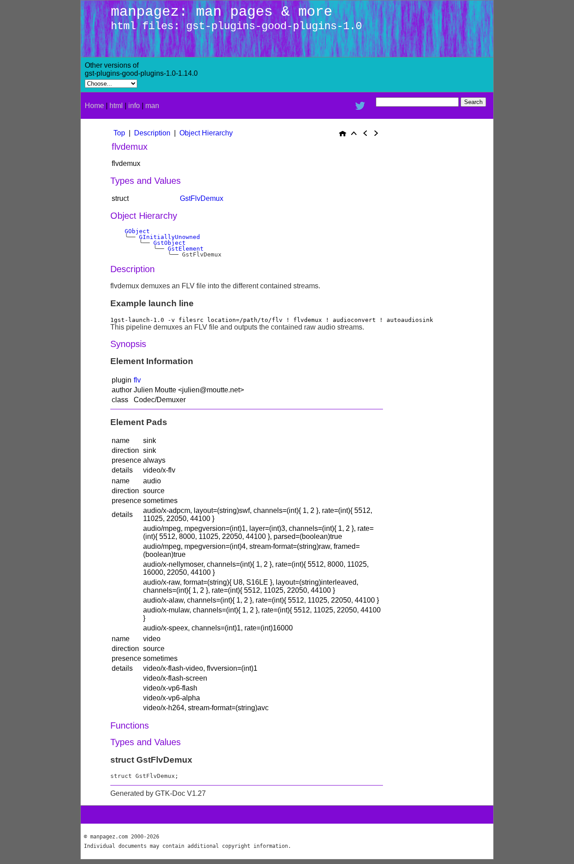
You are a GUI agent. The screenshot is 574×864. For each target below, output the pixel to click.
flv (137, 380)
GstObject (169, 242)
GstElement (186, 248)
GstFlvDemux (201, 198)
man (152, 105)
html (116, 105)
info (134, 105)
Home (94, 105)
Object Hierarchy (206, 133)
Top (119, 133)
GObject (137, 231)
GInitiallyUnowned (169, 237)
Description (152, 133)
